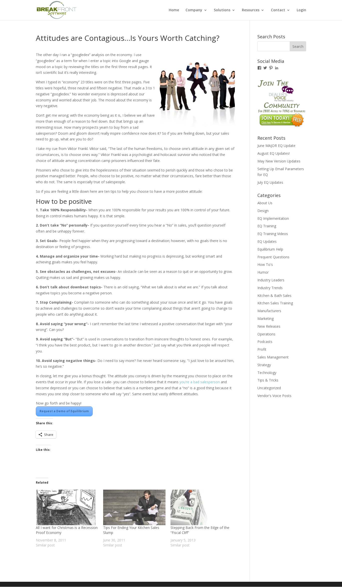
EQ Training (266, 226)
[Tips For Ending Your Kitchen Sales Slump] (134, 507)
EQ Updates (267, 241)
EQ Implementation (273, 218)
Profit (261, 349)
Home (174, 10)
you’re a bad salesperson (200, 381)
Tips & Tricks (267, 380)
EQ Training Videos (272, 233)
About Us (264, 203)
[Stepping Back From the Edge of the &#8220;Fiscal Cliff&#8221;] (201, 507)
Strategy (264, 364)
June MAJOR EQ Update (276, 145)
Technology (266, 372)
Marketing (265, 318)
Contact (278, 10)
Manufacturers (269, 310)
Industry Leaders (270, 280)
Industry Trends (270, 287)
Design (263, 210)
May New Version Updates (278, 161)
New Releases (268, 326)
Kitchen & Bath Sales (274, 295)
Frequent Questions (273, 257)
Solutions (222, 10)
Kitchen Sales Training (275, 303)
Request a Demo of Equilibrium (64, 411)
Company (194, 10)
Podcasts (264, 341)
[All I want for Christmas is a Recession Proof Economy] (67, 507)
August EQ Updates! (273, 153)
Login (301, 10)
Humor (263, 272)
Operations (266, 334)
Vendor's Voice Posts (274, 395)
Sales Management (273, 357)
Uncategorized (269, 387)
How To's (265, 264)
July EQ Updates (270, 182)
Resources (250, 10)
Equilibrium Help (270, 249)
